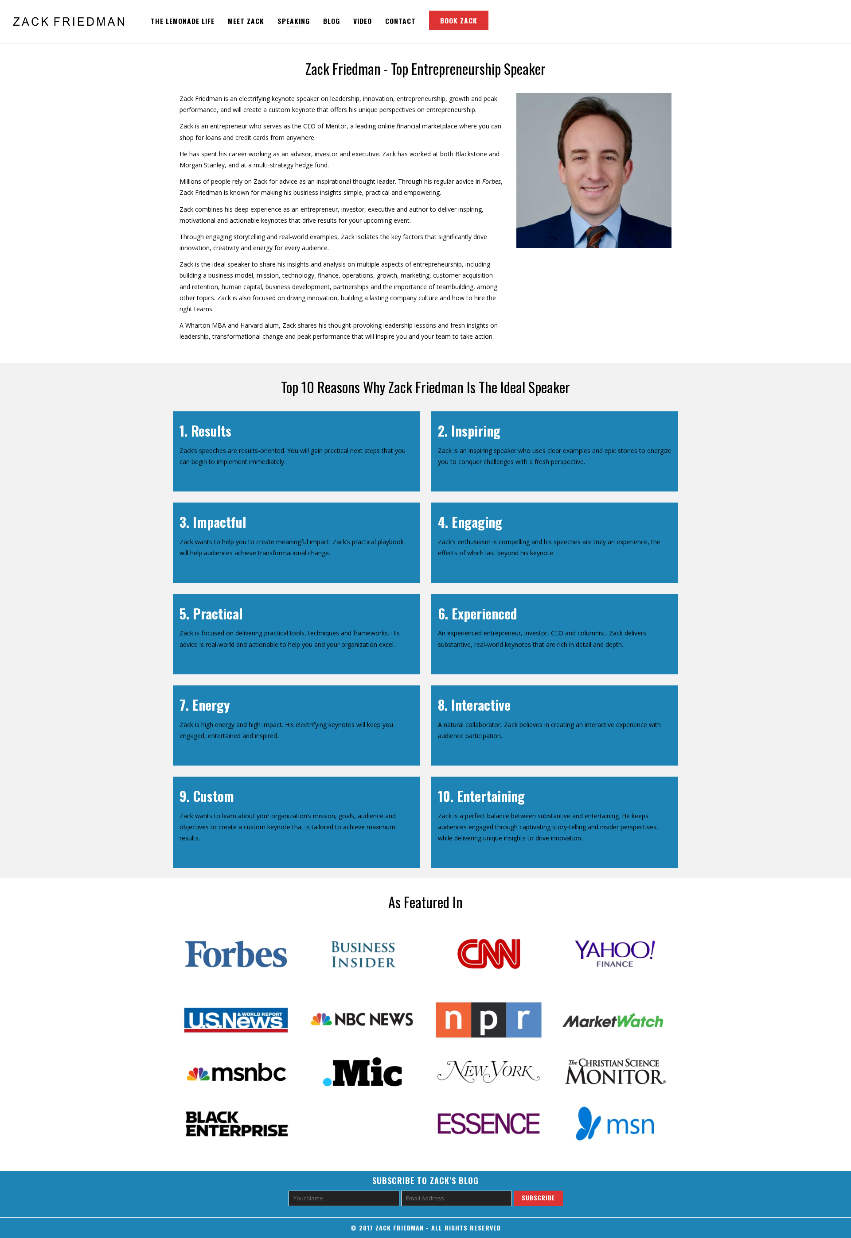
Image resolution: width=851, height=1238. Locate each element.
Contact (400, 20)
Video (362, 20)
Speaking (293, 20)
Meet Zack (246, 20)
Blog (331, 20)
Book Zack (458, 20)
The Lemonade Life (183, 20)
